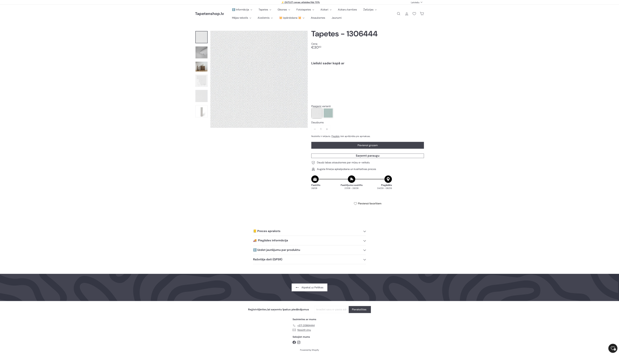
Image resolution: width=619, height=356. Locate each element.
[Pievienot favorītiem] (420, 74)
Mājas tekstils (240, 17)
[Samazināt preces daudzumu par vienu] (314, 129)
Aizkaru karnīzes (347, 9)
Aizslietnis (264, 17)
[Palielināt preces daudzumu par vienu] (326, 129)
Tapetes (264, 9)
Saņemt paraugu (367, 156)
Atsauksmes (318, 17)
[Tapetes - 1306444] (368, 79)
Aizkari (324, 9)
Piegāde (335, 136)
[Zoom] (259, 79)
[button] (317, 113)
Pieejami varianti (321, 106)
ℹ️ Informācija (241, 9)
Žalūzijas (368, 9)
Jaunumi (337, 17)
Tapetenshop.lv (209, 13)
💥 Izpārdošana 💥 (290, 17)
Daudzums (317, 122)
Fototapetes (304, 9)
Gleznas (283, 9)
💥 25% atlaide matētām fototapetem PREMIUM (301, 2)
